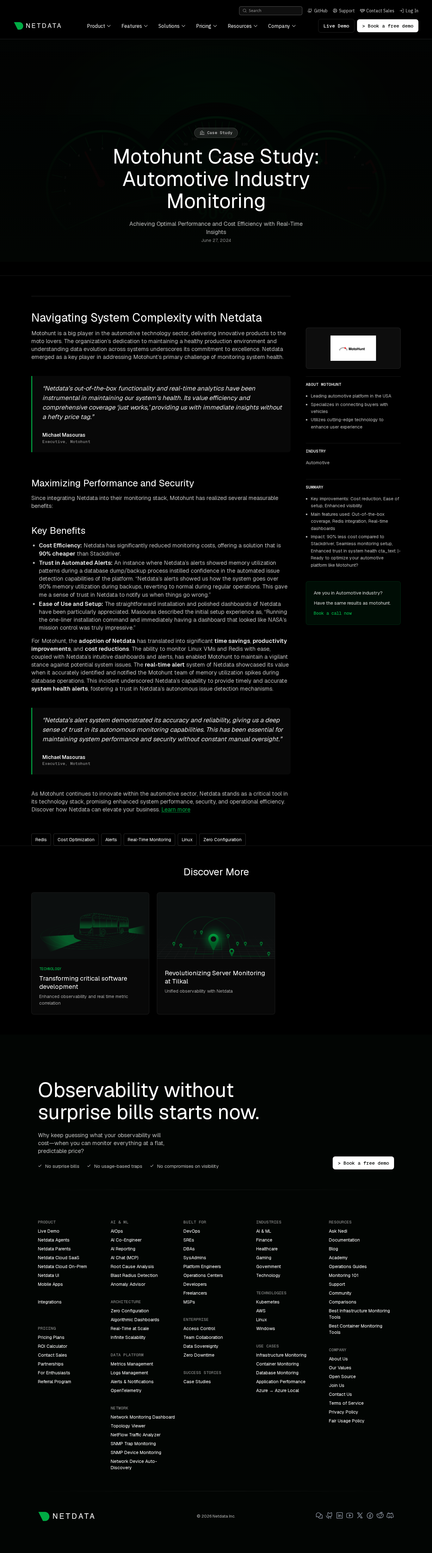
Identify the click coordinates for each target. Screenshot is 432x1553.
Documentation (344, 1240)
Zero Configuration (222, 839)
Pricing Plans (51, 1337)
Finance (264, 1240)
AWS (261, 1311)
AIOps (117, 1231)
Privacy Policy (343, 1412)
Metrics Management (132, 1364)
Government (268, 1266)
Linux (187, 839)
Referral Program (54, 1381)
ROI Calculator (52, 1346)
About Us (338, 1359)
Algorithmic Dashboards (135, 1319)
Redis (41, 839)
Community (340, 1293)
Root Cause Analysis (132, 1266)
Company (279, 26)
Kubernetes (268, 1302)
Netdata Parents (54, 1249)
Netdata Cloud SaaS (58, 1257)
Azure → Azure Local (277, 1390)
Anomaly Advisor (128, 1284)
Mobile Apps (50, 1284)
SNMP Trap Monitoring (133, 1443)
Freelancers (195, 1293)
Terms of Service (346, 1403)
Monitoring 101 (344, 1275)
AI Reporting (123, 1249)
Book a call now (333, 613)
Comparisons (342, 1302)
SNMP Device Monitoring (136, 1452)
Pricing (203, 26)
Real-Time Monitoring (149, 839)
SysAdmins (194, 1257)
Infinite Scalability (128, 1337)
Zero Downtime (198, 1355)
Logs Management (129, 1373)
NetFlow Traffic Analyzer (136, 1435)
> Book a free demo (387, 26)
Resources (240, 26)
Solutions (169, 26)
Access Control (199, 1328)
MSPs (189, 1302)
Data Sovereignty (201, 1346)
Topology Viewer (128, 1426)
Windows (265, 1328)
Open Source (342, 1376)
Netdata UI (48, 1275)
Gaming (263, 1257)
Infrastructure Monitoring (281, 1355)
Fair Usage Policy (347, 1421)
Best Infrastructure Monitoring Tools (359, 1314)
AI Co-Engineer (126, 1240)
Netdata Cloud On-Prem (62, 1266)
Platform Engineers (202, 1266)
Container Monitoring (277, 1364)
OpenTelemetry (126, 1390)
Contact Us (340, 1394)
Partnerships (51, 1364)
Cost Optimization (76, 839)
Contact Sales (52, 1355)
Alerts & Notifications (132, 1381)
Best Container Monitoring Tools (355, 1329)
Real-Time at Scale (130, 1328)
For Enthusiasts (54, 1373)
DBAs (189, 1249)
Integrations (50, 1302)
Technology (268, 1275)
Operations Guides (348, 1266)
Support (337, 1284)
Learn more (175, 809)
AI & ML (263, 1231)
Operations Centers (203, 1275)
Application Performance (280, 1381)
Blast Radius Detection (134, 1275)
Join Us (336, 1385)
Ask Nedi (338, 1231)
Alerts (111, 839)
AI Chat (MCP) (125, 1257)
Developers (195, 1284)
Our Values (340, 1368)
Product (96, 26)
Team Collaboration (203, 1337)
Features (131, 26)
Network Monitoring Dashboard (143, 1417)
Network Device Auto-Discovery (134, 1464)
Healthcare (267, 1249)
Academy (338, 1257)
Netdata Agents (54, 1240)
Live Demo (336, 26)
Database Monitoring (277, 1373)
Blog (333, 1249)
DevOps (191, 1231)
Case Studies (197, 1381)
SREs (188, 1240)
